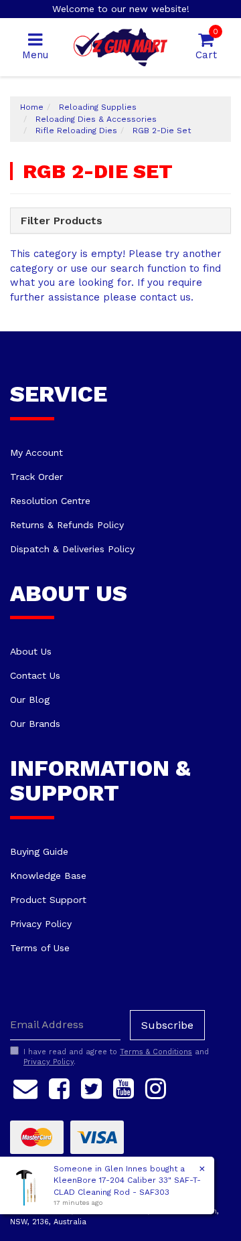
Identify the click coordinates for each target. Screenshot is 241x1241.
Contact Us (35, 675)
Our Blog (30, 699)
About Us (31, 651)
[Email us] (25, 1086)
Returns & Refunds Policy (67, 524)
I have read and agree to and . (116, 1057)
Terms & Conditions (156, 1052)
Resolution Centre (50, 500)
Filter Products (61, 221)
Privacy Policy (41, 923)
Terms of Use (40, 947)
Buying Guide (39, 851)
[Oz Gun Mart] (120, 46)
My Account (36, 452)
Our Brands (35, 723)
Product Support (48, 899)
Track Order (36, 476)
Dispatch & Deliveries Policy (72, 549)
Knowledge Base (48, 875)
